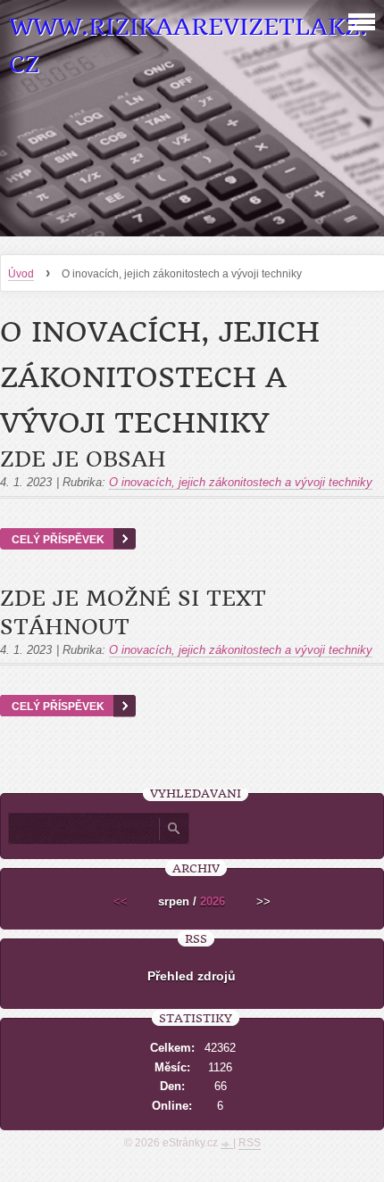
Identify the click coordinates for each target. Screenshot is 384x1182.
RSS (249, 1143)
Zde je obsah (83, 459)
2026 (212, 901)
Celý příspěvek (58, 539)
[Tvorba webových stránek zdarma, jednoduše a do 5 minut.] (227, 1144)
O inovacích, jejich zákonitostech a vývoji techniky (240, 482)
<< (120, 901)
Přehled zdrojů (191, 976)
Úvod (21, 274)
